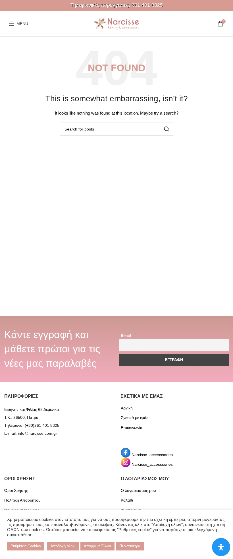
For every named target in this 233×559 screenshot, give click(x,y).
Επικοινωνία (131, 427)
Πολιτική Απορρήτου (22, 500)
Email (126, 336)
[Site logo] (116, 23)
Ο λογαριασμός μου (138, 490)
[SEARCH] (166, 129)
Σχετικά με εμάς (134, 417)
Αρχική (127, 408)
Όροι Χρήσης (16, 490)
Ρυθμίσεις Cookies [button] (26, 546)
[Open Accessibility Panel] (221, 547)
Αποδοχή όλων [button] (63, 546)
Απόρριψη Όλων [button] (97, 546)
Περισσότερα (129, 546)
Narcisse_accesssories (152, 454)
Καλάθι (127, 500)
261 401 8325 (147, 5)
